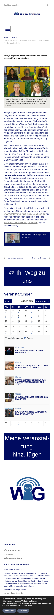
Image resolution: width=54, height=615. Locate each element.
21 (32, 326)
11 (13, 321)
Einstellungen (23, 603)
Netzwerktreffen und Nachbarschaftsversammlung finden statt (30, 382)
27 (6, 311)
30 (26, 311)
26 (19, 332)
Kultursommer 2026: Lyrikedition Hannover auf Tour (31, 413)
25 (13, 332)
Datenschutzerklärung (13, 558)
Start (6, 37)
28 (13, 311)
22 (39, 326)
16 (46, 321)
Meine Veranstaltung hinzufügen (27, 446)
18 (13, 326)
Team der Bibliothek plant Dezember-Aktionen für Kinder (31, 366)
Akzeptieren (9, 611)
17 (6, 326)
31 (32, 311)
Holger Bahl (41, 235)
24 (6, 332)
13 (26, 321)
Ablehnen (23, 611)
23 (46, 326)
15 (39, 321)
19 (19, 326)
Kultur (12, 37)
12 (19, 321)
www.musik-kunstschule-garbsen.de (20, 222)
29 (19, 311)
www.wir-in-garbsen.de (13, 593)
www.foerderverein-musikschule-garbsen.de (24, 214)
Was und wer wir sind (12, 550)
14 (32, 321)
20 (26, 326)
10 (6, 321)
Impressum (8, 554)
